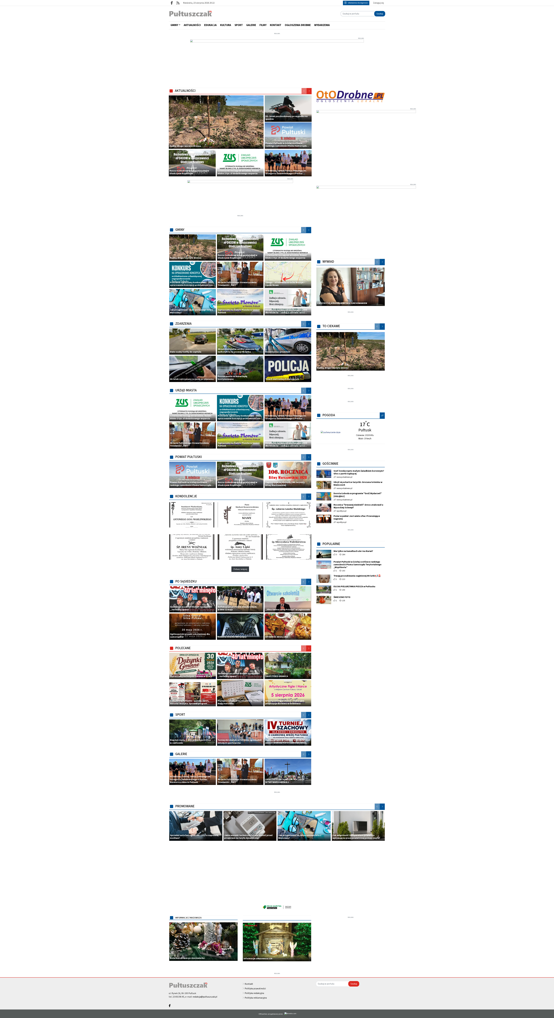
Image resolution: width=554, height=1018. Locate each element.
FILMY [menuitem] (263, 25)
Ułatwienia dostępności (358, 2)
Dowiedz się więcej (524, 1013)
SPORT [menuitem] (239, 25)
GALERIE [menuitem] (251, 25)
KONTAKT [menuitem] (275, 25)
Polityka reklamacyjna (256, 997)
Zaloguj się (378, 2)
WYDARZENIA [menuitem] (322, 25)
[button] (382, 415)
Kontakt (249, 984)
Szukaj (380, 13)
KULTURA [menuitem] (225, 25)
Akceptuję (543, 1013)
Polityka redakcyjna (254, 993)
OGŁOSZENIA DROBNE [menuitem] (298, 25)
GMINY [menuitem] (174, 25)
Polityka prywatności (255, 988)
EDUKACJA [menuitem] (210, 25)
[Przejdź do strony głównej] (190, 13)
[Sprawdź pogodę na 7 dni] (330, 432)
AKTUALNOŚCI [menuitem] (192, 25)
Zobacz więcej (240, 569)
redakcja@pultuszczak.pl (205, 996)
